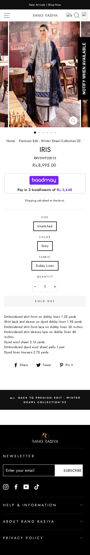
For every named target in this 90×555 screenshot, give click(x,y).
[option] (45, 4)
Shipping (30, 200)
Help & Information (30, 505)
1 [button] (35, 133)
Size (45, 217)
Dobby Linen (45, 265)
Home (10, 141)
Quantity (45, 276)
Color (45, 237)
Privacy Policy (23, 537)
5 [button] (51, 133)
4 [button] (47, 133)
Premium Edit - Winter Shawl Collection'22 (49, 141)
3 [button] (43, 133)
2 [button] (39, 133)
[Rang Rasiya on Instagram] (5, 487)
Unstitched (45, 226)
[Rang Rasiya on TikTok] (37, 487)
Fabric (45, 257)
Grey (45, 245)
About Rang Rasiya (28, 521)
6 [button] (55, 133)
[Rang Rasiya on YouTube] (26, 487)
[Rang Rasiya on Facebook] (16, 487)
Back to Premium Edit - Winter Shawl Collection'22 (48, 400)
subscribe (73, 470)
